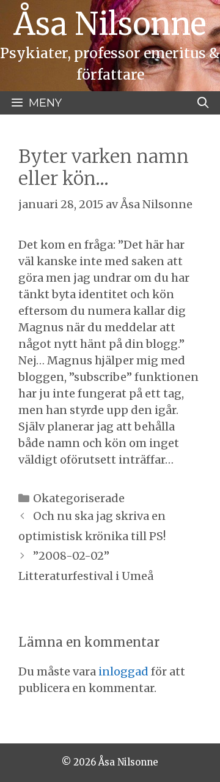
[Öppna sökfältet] (203, 103)
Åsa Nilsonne (110, 24)
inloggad (123, 671)
